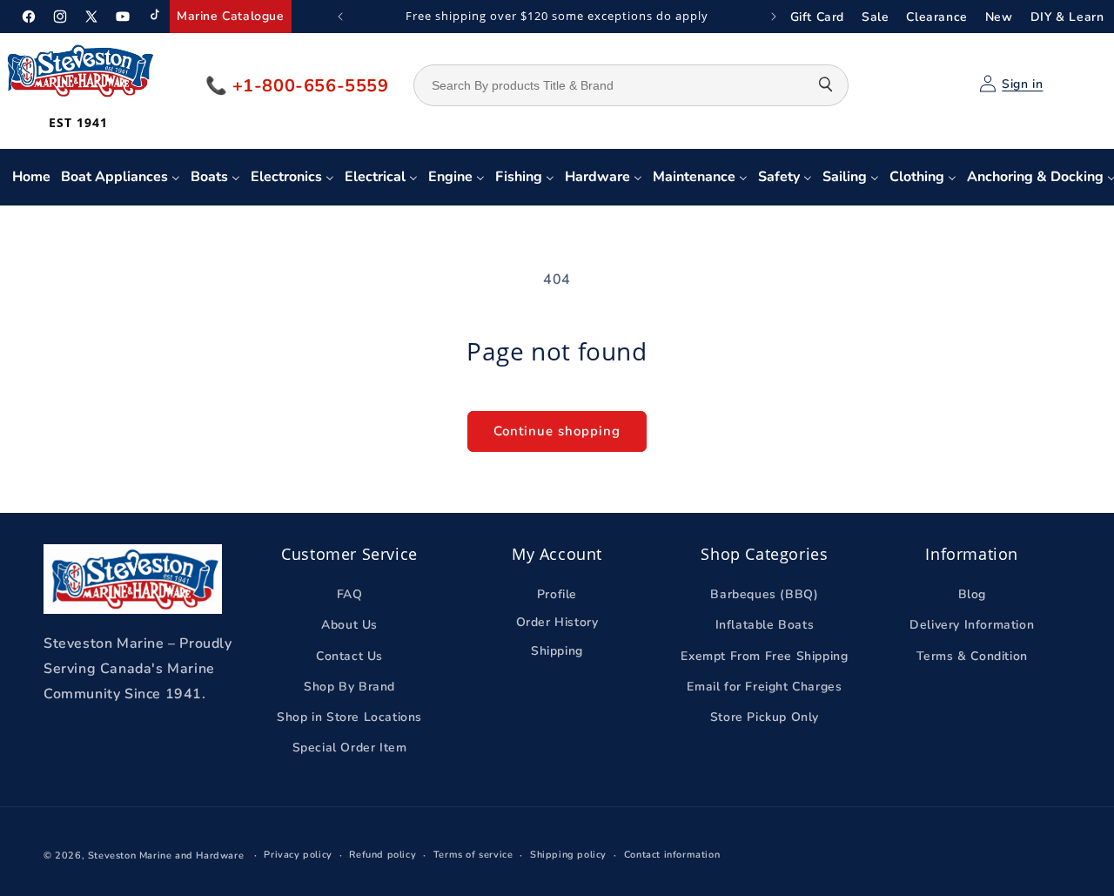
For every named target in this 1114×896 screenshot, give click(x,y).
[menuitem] (31, 177)
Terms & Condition (972, 656)
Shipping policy (568, 854)
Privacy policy (298, 854)
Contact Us (349, 656)
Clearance (936, 17)
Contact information (672, 854)
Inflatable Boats (765, 624)
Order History (557, 622)
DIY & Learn (1067, 17)
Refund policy (382, 854)
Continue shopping (557, 431)
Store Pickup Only (764, 717)
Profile (557, 594)
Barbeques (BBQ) (764, 594)
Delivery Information (971, 624)
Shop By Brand (349, 686)
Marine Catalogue (231, 16)
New (999, 17)
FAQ (350, 594)
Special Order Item (349, 747)
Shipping (557, 651)
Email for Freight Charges (764, 686)
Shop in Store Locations (349, 717)
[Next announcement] (774, 16)
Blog (972, 594)
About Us (349, 624)
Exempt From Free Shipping (764, 656)
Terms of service (473, 854)
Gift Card (817, 17)
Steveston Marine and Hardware (166, 855)
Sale (875, 17)
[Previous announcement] (340, 16)
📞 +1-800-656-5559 (297, 86)
